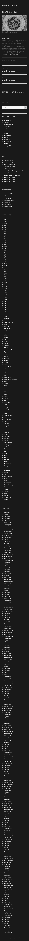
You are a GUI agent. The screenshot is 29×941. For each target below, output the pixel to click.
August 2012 (7, 866)
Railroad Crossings (9, 166)
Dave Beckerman (9, 200)
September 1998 (8, 932)
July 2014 (6, 818)
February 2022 (8, 626)
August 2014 (7, 816)
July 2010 (6, 919)
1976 (5, 238)
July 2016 (6, 767)
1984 (5, 255)
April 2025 (7, 546)
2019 (5, 312)
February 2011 (8, 904)
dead (5, 364)
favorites (6, 388)
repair (5, 447)
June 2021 (6, 643)
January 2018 (7, 729)
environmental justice (10, 379)
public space (7, 445)
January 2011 (7, 906)
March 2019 (7, 700)
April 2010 (7, 925)
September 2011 (8, 890)
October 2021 (7, 634)
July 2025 (6, 539)
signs (5, 455)
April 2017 (7, 748)
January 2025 (8, 552)
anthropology (8, 328)
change (6, 347)
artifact (14, 60)
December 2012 (8, 858)
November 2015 (8, 784)
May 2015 (6, 797)
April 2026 (7, 520)
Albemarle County (9, 322)
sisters (6, 457)
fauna (5, 385)
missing (6, 411)
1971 (5, 227)
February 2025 (8, 550)
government (7, 402)
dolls (5, 373)
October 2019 (8, 685)
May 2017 (6, 746)
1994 (5, 269)
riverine (6, 449)
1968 (5, 221)
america (6, 324)
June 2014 (6, 820)
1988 (5, 263)
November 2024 (8, 556)
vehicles (6, 489)
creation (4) (7, 141)
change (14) (7, 135)
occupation (7, 426)
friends (6, 398)
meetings (6, 409)
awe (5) (6, 129)
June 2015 (6, 795)
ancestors (6, 326)
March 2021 (7, 649)
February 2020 (8, 676)
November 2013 (8, 835)
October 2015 (7, 786)
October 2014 (7, 811)
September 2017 (8, 738)
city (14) (6, 137)
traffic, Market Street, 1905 (12, 175)
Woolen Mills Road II (10, 179)
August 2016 (7, 765)
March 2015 (7, 801)
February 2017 (8, 752)
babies (6, 341)
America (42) (7, 122)
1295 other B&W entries (11, 194)
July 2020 (6, 666)
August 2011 (7, 892)
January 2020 (8, 679)
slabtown (6, 459)
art (4, 333)
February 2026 (8, 524)
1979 (5, 244)
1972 (5, 229)
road (5, 451)
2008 (5, 297)
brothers (6, 345)
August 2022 (7, 613)
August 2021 (7, 638)
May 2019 (6, 695)
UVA (5, 487)
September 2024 (8, 560)
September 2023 (8, 586)
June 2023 (7, 592)
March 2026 (7, 522)
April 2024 (7, 571)
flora (5, 394)
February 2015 (8, 803)
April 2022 (7, 622)
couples (6, 356)
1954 (5, 219)
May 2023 (6, 594)
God (5, 400)
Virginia (6, 491)
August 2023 (7, 588)
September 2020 (8, 662)
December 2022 (8, 605)
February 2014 (8, 828)
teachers (6, 468)
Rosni (5, 453)
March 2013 (7, 852)
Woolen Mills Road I (9, 177)
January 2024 (8, 577)
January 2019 (7, 704)
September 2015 (8, 788)
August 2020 (7, 664)
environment (8, 377)
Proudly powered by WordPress (18, 938)
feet (5, 390)
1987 (5, 261)
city (5, 352)
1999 (5, 278)
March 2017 (7, 750)
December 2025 (8, 529)
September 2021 (8, 636)
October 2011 (7, 887)
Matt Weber (7, 204)
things (6, 472)
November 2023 (8, 581)
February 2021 (8, 651)
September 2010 (8, 915)
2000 (5, 282)
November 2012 (8, 860)
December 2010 (8, 909)
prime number (8, 442)
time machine (8, 476)
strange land (7, 466)
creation (6, 358)
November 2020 (8, 657)
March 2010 (7, 928)
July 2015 (6, 793)
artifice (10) (7, 127)
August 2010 (7, 917)
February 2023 (8, 600)
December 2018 (8, 706)
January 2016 (7, 780)
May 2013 (6, 847)
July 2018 (6, 717)
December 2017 (8, 731)
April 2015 (7, 799)
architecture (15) (9, 124)
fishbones (7, 392)
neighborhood (8, 415)
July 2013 (6, 843)
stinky (5, 461)
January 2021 (7, 653)
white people (7, 497)
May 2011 (6, 898)
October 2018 (7, 710)
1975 (5, 236)
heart (5, 404)
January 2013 (7, 856)
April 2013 (7, 849)
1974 (5, 233)
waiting (6, 493)
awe (5, 339)
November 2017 (8, 733)
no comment (7, 419)
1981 (5, 248)
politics (6, 440)
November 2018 (8, 708)
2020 (5, 314)
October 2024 (8, 558)
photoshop (7, 436)
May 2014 (6, 822)
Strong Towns (8, 173)
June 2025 (7, 541)
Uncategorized (8, 483)
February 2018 (8, 727)
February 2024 (8, 575)
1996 (5, 271)
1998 (5, 276)
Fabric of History (9, 162)
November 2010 (8, 911)
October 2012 (7, 862)
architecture (7, 331)
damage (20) (7, 146)
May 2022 (7, 619)
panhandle (7, 428)
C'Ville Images (8, 198)
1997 (5, 274)
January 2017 (7, 755)
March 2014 (7, 826)
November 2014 (8, 809)
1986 (5, 259)
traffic (5, 478)
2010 (5, 301)
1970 (5, 225)
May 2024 (7, 569)
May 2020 (7, 670)
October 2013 (7, 837)
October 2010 (7, 913)
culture (6, 143)
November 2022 (8, 607)
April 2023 (7, 596)
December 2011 (8, 883)
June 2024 (7, 567)
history (6, 407)
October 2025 (8, 533)
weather (6, 495)
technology (7, 470)
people (6, 434)
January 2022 (8, 628)
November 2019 (8, 683)
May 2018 (6, 721)
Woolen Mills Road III (10, 181)
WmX (3, 60)
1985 (5, 257)
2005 (5, 293)
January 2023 (7, 603)
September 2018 (8, 712)
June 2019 (7, 693)
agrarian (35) (7, 120)
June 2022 (7, 617)
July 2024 (6, 565)
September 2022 (8, 611)
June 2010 (6, 921)
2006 (5, 295)
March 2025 (7, 548)
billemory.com (8, 196)
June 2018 (6, 719)
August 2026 (7, 512)
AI (4, 320)
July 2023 (6, 590)
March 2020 (7, 674)
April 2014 (7, 824)
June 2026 (7, 516)
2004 (5, 290)
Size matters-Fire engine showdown (14, 171)
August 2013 (7, 841)
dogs (5, 371)
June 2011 (6, 896)
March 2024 (7, 573)
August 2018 (7, 714)
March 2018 (7, 725)
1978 (5, 242)
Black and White (9, 5)
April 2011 (6, 900)
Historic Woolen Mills (10, 164)
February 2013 (8, 854)
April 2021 (7, 647)
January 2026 (8, 527)
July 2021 (6, 641)
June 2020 (7, 668)
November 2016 (8, 759)
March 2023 (7, 598)
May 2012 (6, 873)
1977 (5, 240)
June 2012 (6, 871)
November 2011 (8, 885)
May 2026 (7, 518)
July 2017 (6, 742)
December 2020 (8, 655)
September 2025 (8, 535)
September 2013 (8, 839)
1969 (5, 223)
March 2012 (7, 877)
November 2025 (8, 531)
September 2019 (8, 687)
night (5, 417)
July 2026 (6, 514)
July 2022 (6, 615)
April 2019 (7, 698)
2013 (5, 307)
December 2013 (8, 833)
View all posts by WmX (14, 54)
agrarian (6, 318)
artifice (6, 337)
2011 (5, 303)
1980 (5, 246)
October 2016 (8, 761)
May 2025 (7, 543)
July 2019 (6, 691)
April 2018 (7, 723)
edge (5, 375)
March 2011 (7, 902)
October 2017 (7, 736)
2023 (5, 316)
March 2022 (7, 624)
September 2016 (8, 763)
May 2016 (6, 771)
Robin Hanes (7, 169)
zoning (6, 499)
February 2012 (8, 879)
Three (5, 474)
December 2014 (8, 807)
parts (5, 430)
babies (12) (7, 131)
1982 (5, 250)
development (8, 148)
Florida (6, 396)
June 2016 (7, 769)
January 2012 (7, 881)
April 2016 (7, 774)
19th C (5, 280)
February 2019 (8, 702)
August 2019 (7, 689)
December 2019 (8, 681)
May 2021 (6, 645)
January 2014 (7, 830)
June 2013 (6, 845)
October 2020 (8, 660)
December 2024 (8, 554)
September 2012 (8, 864)
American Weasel (9, 160)
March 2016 (7, 776)
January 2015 (7, 805)
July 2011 (6, 894)
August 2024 (7, 562)
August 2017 (7, 740)
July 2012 (6, 868)
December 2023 (8, 579)
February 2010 (8, 930)
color (5, 354)
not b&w (6, 421)
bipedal (6, 133)
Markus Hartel (8, 202)
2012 (5, 305)
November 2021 (8, 632)
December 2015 (8, 782)
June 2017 (6, 744)
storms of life (8, 464)
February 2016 (8, 778)
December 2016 (8, 757)
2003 (5, 288)
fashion (6, 383)
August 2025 (7, 537)
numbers (6, 423)
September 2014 (8, 814)
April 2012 (7, 875)
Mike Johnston (8, 206)
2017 (5, 309)
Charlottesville (8, 350)
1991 (5, 267)
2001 (5, 284)
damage (6, 362)
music (5, 413)
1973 (5, 231)
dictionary (7, 369)
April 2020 (7, 672)
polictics (6, 438)
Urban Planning (8, 485)
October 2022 (8, 609)
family (5, 381)
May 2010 (6, 923)
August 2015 (7, 790)
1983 (5, 252)
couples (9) (7, 139)
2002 (5, 286)
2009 (5, 299)
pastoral (6, 432)
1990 (5, 265)
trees (5, 480)
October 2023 (8, 584)
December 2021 (8, 630)
